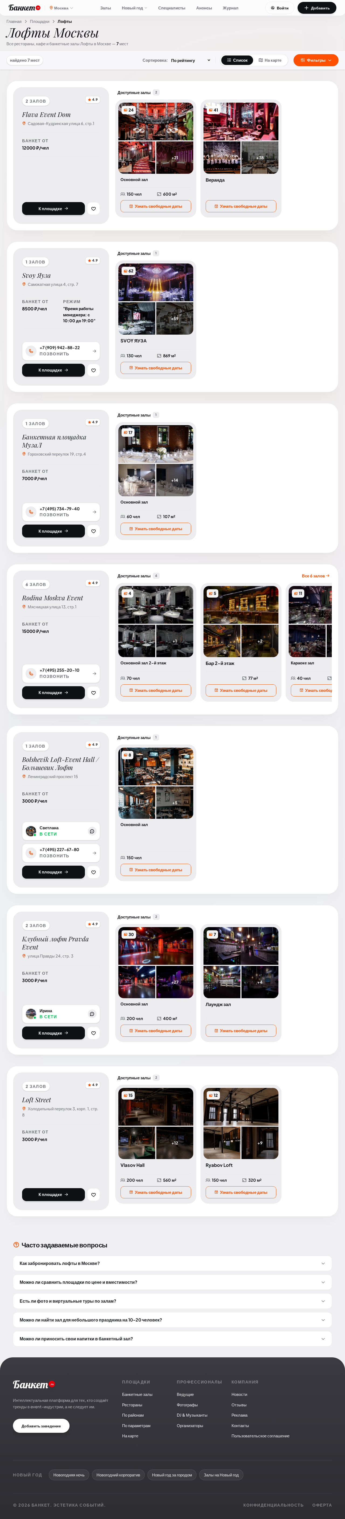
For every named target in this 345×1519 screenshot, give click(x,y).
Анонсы (204, 7)
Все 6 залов (314, 575)
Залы (105, 7)
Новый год (132, 7)
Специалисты (171, 7)
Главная (14, 21)
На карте (273, 60)
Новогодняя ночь (69, 1474)
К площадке (50, 208)
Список (240, 60)
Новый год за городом (172, 1474)
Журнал (231, 7)
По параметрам (136, 1425)
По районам (133, 1414)
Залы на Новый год (221, 1474)
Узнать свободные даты (158, 206)
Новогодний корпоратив (118, 1474)
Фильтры (316, 60)
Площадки (39, 21)
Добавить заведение (41, 1425)
